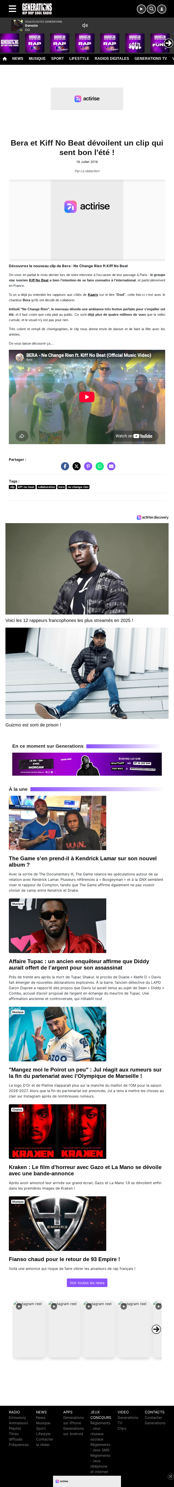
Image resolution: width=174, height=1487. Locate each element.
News (17, 58)
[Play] (6, 40)
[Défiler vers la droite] (156, 1329)
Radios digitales (112, 58)
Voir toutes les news (87, 1283)
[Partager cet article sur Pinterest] (87, 468)
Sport (57, 58)
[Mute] (85, 25)
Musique (37, 58)
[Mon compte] (161, 9)
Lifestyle (79, 58)
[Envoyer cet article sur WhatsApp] (98, 468)
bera (61, 487)
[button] (29, 1329)
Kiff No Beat (39, 280)
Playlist (15, 1428)
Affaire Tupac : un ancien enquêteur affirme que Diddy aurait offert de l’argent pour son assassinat (79, 964)
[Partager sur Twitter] (75, 468)
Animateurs (18, 1423)
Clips (122, 1428)
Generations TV (151, 58)
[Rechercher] (151, 9)
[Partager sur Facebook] (64, 468)
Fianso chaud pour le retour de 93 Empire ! (64, 1259)
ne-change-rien (78, 487)
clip (12, 487)
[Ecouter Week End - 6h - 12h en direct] (87, 763)
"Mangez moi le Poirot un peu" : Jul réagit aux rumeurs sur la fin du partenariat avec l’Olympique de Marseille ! (85, 1073)
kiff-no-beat (26, 487)
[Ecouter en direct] (141, 9)
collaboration (46, 487)
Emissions (17, 1417)
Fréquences (19, 1444)
